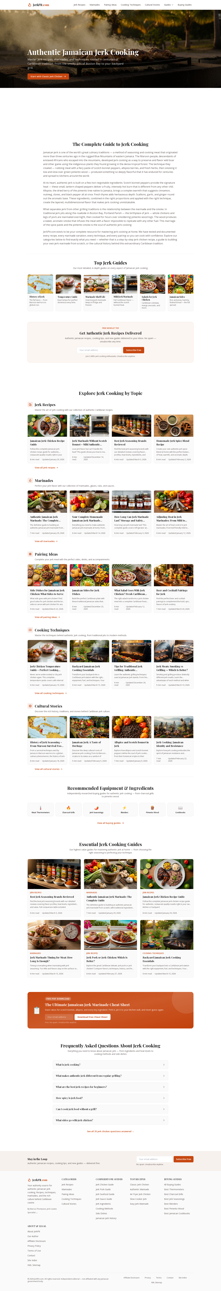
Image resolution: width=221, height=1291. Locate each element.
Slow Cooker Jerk (138, 1199)
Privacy (148, 1278)
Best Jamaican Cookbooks (177, 1213)
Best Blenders (171, 1203)
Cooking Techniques (131, 4)
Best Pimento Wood (174, 1208)
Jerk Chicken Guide (105, 1184)
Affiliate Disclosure (37, 1241)
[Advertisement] (110, 110)
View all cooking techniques (49, 693)
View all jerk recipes (45, 467)
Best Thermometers (174, 1189)
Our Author (33, 1236)
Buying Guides (185, 4)
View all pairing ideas (46, 617)
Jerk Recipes (79, 4)
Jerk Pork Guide (103, 1189)
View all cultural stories (47, 769)
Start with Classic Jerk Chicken (46, 76)
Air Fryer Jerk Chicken (140, 1194)
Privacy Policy (34, 1245)
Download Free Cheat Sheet (92, 1017)
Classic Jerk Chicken (139, 1184)
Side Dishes (101, 1213)
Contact (31, 1255)
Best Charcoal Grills (173, 1194)
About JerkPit (34, 1231)
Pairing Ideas (110, 4)
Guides (167, 4)
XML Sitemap (34, 1265)
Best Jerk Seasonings (174, 1199)
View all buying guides (109, 823)
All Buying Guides (172, 1184)
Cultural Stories (152, 4)
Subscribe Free (133, 350)
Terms (158, 1278)
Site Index (32, 1260)
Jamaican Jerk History (106, 1218)
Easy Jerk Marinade (139, 1203)
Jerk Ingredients (103, 1203)
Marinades (95, 4)
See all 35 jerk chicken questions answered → (110, 1131)
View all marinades (45, 541)
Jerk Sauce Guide (104, 1199)
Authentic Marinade (139, 1189)
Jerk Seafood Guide (105, 1194)
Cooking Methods (104, 1208)
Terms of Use (34, 1250)
